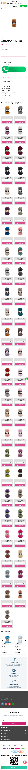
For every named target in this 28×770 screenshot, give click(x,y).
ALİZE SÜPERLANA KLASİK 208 (7, 319)
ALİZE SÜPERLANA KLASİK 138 (20, 218)
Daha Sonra (15, 6)
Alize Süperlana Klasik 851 (7, 521)
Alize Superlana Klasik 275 (20, 380)
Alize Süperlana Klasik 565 (7, 561)
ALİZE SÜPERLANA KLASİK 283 (7, 622)
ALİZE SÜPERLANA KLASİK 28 (7, 138)
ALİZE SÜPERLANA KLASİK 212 (20, 319)
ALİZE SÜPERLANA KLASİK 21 (20, 118)
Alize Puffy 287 (5, 648)
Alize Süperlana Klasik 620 (7, 460)
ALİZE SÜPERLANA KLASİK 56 (7, 158)
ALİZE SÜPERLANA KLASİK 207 (20, 299)
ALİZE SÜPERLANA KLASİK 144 (20, 239)
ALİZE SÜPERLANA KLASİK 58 (7, 178)
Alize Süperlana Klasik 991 (7, 602)
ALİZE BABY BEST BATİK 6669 (19, 648)
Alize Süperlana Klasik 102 (20, 602)
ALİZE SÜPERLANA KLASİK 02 (7, 118)
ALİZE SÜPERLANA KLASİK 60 (20, 178)
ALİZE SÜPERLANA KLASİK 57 (20, 158)
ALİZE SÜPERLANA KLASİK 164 (20, 259)
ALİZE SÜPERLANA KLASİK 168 (7, 279)
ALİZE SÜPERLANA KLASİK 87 (20, 198)
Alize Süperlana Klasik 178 (7, 541)
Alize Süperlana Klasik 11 (7, 481)
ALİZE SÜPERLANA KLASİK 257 (7, 360)
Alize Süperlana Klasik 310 (20, 420)
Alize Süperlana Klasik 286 (20, 581)
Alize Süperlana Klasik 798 (20, 541)
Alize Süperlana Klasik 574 (20, 501)
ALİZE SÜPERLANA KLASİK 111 (7, 218)
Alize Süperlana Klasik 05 (7, 420)
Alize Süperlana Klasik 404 (7, 440)
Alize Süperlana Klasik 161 (20, 400)
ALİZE (3, 646)
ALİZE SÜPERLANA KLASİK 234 (7, 339)
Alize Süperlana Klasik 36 (7, 380)
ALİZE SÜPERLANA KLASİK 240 (20, 339)
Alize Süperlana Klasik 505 (20, 440)
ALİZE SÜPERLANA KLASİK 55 (20, 138)
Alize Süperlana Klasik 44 (7, 501)
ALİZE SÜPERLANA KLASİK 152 (7, 259)
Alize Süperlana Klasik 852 (20, 521)
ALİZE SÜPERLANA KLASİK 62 (7, 198)
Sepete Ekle (14, 767)
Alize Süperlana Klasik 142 (7, 400)
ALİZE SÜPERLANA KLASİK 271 (20, 360)
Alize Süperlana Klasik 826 (20, 561)
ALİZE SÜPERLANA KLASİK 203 (7, 299)
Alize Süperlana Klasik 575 (7, 581)
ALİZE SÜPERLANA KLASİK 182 (20, 279)
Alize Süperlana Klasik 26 (20, 481)
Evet (23, 6)
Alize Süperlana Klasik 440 (20, 460)
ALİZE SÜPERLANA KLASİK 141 (7, 239)
